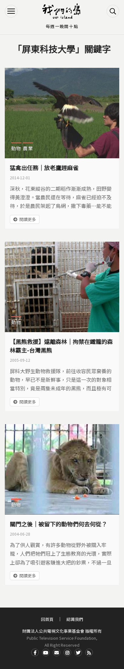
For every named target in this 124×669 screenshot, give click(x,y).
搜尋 (113, 11)
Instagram (67, 652)
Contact (56, 652)
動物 (16, 148)
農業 (28, 148)
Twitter (78, 652)
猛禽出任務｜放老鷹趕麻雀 (44, 167)
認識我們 (74, 619)
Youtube (46, 652)
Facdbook (35, 652)
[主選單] (11, 11)
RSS (89, 652)
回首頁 (47, 619)
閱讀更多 (27, 219)
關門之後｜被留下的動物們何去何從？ (58, 524)
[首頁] (62, 11)
